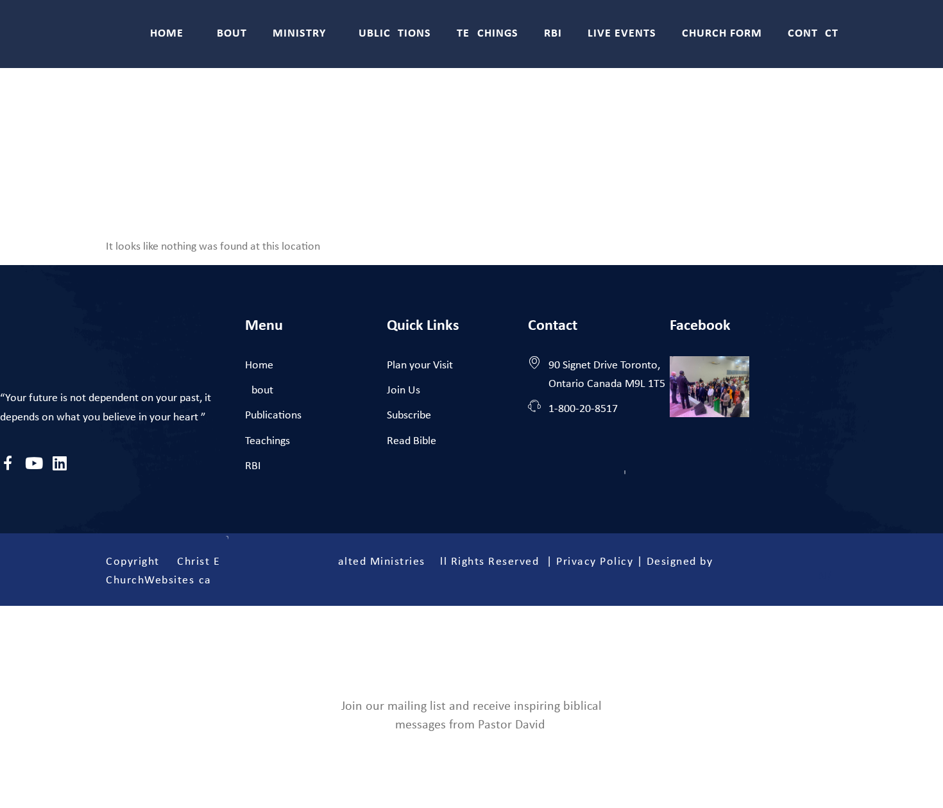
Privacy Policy (594, 562)
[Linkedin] (59, 463)
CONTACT (813, 34)
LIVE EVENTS (622, 34)
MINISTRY (299, 34)
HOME (166, 34)
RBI (553, 34)
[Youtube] (34, 463)
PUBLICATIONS (391, 34)
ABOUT (228, 34)
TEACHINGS (487, 34)
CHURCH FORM (722, 34)
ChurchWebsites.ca (159, 580)
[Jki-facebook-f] (8, 463)
